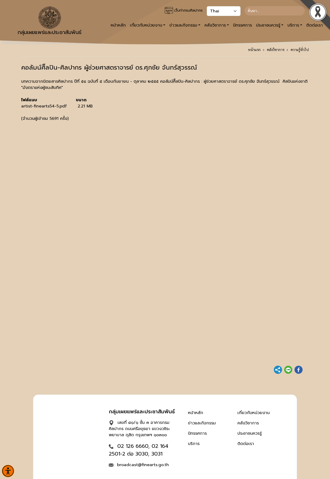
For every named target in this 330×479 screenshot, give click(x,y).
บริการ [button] (293, 25)
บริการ (194, 444)
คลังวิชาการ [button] (215, 25)
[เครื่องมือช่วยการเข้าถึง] (8, 471)
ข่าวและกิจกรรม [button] (183, 25)
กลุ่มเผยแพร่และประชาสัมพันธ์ (49, 32)
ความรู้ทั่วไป (300, 49)
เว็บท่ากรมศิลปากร (188, 10)
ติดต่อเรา (245, 444)
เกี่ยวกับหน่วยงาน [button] (146, 25)
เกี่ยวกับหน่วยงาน (253, 413)
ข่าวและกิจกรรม (202, 423)
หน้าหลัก (118, 25)
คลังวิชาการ (275, 49)
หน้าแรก (254, 49)
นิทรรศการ (242, 25)
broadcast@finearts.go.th (143, 465)
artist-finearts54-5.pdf (44, 106)
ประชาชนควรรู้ (249, 433)
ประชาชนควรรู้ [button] (268, 25)
